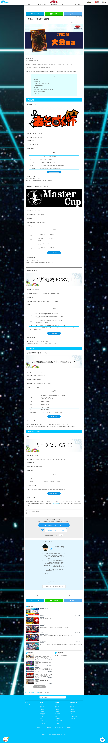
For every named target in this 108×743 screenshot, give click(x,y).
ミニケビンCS (37, 93)
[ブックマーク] (35, 14)
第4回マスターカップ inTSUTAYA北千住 (42, 83)
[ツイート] (73, 14)
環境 (41, 718)
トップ (41, 704)
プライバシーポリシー (59, 727)
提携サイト (27, 702)
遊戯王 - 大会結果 (36, 511)
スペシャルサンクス (28, 704)
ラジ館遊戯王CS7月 (38, 85)
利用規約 (49, 727)
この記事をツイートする (54, 525)
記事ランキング (43, 707)
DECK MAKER (27, 705)
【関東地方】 (37, 79)
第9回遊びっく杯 (38, 81)
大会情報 (42, 711)
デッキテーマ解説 (43, 721)
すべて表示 (39, 686)
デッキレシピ (43, 720)
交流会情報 (42, 713)
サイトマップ (69, 727)
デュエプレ (57, 723)
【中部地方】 (37, 87)
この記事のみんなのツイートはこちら (55, 530)
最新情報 (42, 709)
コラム (41, 716)
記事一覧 (42, 706)
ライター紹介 (43, 723)
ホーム (26, 692)
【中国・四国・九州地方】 (40, 91)
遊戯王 (30, 692)
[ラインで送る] (54, 14)
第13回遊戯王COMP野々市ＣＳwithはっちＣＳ (44, 89)
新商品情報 (42, 714)
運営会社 (39, 727)
